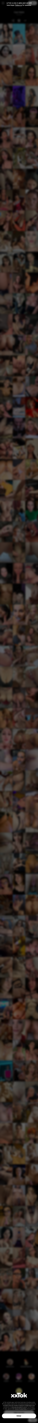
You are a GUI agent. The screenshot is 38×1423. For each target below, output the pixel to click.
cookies (33, 1409)
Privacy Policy (23, 1409)
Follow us (18, 5)
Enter (19, 1416)
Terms (16, 1409)
